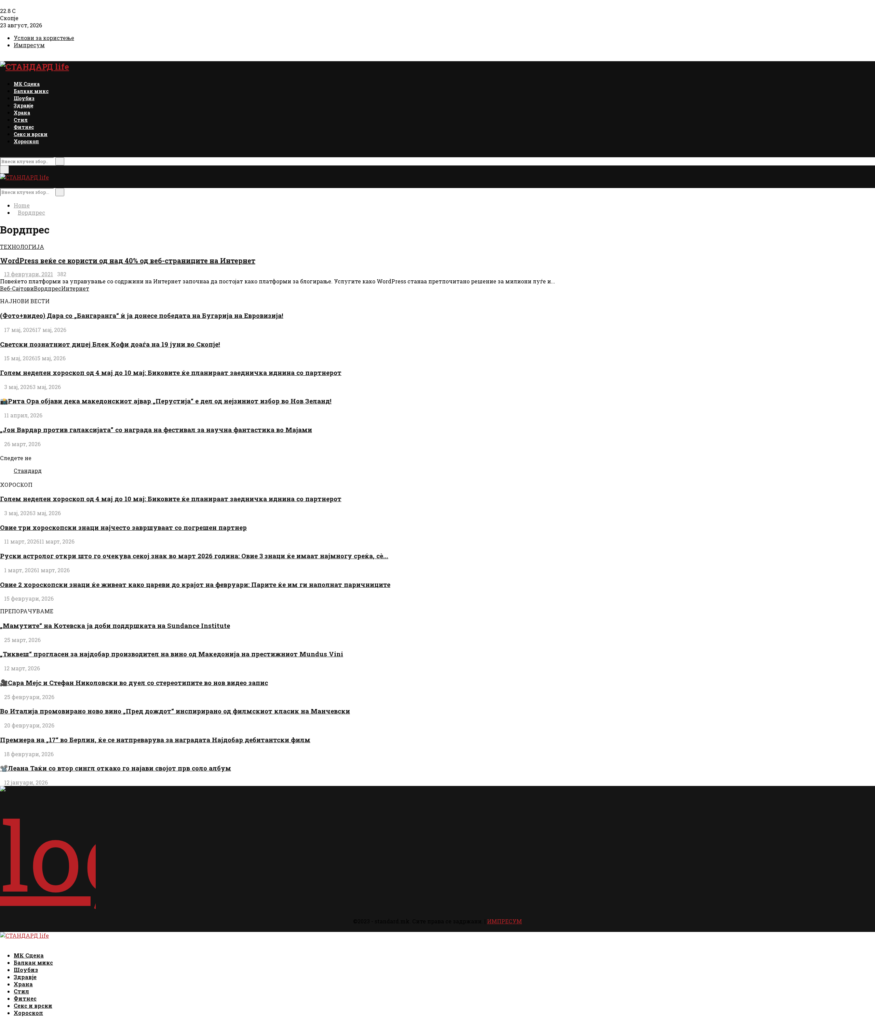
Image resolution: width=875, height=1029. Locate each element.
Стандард (28, 470)
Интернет (75, 288)
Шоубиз (24, 98)
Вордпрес (47, 288)
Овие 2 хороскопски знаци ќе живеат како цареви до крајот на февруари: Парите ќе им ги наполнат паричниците (195, 584)
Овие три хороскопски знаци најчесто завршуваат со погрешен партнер (123, 527)
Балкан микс (31, 91)
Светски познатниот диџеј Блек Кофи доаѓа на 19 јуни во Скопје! (110, 344)
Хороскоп (26, 141)
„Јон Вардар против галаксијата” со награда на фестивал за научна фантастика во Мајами (156, 429)
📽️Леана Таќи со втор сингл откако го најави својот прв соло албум (115, 768)
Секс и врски (31, 134)
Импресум (29, 45)
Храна (22, 112)
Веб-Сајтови (17, 288)
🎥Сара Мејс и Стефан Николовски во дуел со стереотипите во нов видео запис (134, 682)
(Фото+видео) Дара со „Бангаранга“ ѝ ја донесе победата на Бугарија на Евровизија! (141, 315)
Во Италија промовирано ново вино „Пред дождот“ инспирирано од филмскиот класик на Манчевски (175, 711)
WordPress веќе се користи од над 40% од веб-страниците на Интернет (127, 260)
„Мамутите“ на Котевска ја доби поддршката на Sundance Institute (115, 625)
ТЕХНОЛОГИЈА (22, 246)
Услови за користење (44, 37)
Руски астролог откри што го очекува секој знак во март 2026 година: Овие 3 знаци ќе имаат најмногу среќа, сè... (194, 555)
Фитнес (24, 127)
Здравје (23, 105)
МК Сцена (27, 84)
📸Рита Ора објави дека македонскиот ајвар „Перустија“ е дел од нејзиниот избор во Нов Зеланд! (166, 401)
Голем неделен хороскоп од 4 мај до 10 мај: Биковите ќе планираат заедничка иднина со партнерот (170, 372)
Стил (21, 120)
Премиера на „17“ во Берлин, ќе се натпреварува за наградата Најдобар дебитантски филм (155, 739)
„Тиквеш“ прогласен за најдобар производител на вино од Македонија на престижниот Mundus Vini (171, 654)
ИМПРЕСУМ (504, 921)
